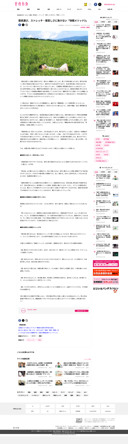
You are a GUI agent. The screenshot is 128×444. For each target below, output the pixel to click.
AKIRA (98, 154)
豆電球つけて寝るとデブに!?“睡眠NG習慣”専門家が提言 (36, 328)
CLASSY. (48, 406)
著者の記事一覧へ (81, 311)
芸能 (18, 9)
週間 (109, 22)
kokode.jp (108, 411)
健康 (30, 15)
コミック (79, 9)
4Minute (98, 158)
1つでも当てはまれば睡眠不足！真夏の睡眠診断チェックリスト (38, 333)
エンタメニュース (23, 395)
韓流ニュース (57, 395)
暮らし (78, 395)
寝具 (40, 340)
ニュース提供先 (79, 428)
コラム (89, 9)
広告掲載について (62, 428)
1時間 (96, 22)
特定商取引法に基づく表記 (107, 426)
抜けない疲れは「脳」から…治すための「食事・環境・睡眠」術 (38, 330)
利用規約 (96, 426)
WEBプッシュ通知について (92, 428)
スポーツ (59, 9)
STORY (78, 406)
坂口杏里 (98, 142)
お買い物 (109, 9)
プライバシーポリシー (86, 426)
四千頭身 (106, 139)
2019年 (98, 145)
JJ (32, 406)
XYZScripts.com (72, 434)
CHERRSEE (99, 148)
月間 (115, 22)
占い (99, 9)
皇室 (28, 9)
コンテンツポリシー (73, 426)
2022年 (107, 145)
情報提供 (112, 428)
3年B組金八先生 (110, 142)
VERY (62, 406)
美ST (32, 411)
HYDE (98, 139)
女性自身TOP (20, 15)
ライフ (69, 9)
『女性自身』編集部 (85, 27)
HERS (92, 406)
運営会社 (70, 428)
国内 (38, 9)
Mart (108, 406)
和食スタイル (62, 411)
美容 (65, 395)
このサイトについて (60, 426)
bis (48, 411)
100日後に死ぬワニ (101, 161)
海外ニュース (46, 395)
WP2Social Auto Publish (57, 434)
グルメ (86, 395)
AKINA (106, 154)
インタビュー (35, 395)
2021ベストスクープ (102, 151)
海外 (49, 9)
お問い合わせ (104, 428)
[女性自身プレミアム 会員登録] (85, 4)
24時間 (103, 22)
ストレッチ (31, 340)
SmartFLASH (93, 411)
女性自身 (78, 411)
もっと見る (88, 359)
